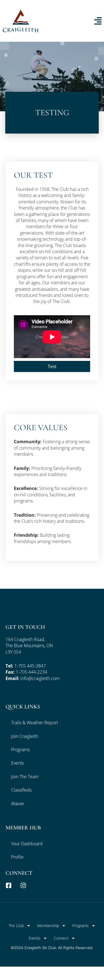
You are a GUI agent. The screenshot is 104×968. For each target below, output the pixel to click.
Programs (20, 750)
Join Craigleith (24, 736)
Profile (17, 857)
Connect (61, 938)
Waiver (17, 803)
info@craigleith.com (40, 678)
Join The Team (25, 777)
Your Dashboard (27, 844)
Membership (48, 925)
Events (17, 763)
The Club (16, 925)
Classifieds (21, 790)
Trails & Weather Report (34, 723)
